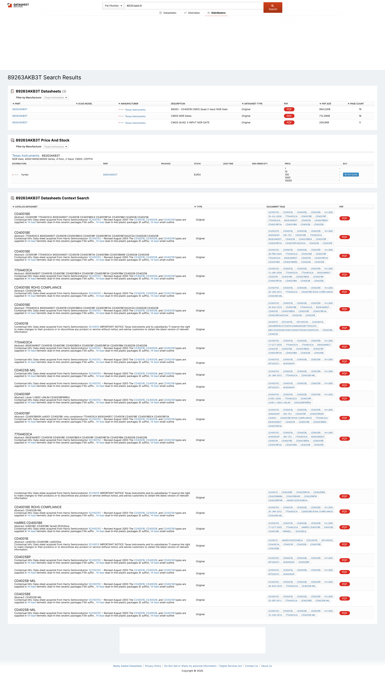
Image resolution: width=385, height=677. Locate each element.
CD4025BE (306, 600)
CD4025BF (287, 492)
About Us (266, 665)
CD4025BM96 (275, 496)
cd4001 (272, 418)
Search (273, 9)
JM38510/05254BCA (296, 500)
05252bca (301, 531)
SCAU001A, (318, 322)
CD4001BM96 (290, 262)
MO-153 (287, 235)
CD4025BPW (310, 496)
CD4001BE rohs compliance (317, 292)
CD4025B (169, 219)
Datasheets (169, 12)
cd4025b (301, 544)
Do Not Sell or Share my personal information (190, 665)
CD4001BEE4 (321, 220)
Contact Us (251, 665)
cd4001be (306, 254)
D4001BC (329, 527)
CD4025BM (319, 492)
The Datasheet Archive (18, 5)
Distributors (218, 12)
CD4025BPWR (275, 500)
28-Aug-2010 (275, 307)
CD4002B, (152, 219)
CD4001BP (305, 398)
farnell (287, 531)
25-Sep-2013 (274, 600)
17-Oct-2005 (275, 344)
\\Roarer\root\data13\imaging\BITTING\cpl (292, 326)
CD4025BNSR (293, 496)
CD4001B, (139, 219)
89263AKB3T (110, 174)
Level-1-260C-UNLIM (279, 402)
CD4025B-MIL (275, 296)
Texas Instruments (135, 109)
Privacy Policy (153, 665)
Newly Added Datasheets (127, 665)
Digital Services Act (231, 665)
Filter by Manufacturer (29, 97)
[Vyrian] (16, 174)
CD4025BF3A (303, 492)
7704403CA (291, 216)
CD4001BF (321, 216)
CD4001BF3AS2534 (295, 243)
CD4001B (306, 220)
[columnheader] (42, 103)
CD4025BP (303, 562)
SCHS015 (94, 326)
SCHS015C (95, 219)
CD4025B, (327, 330)
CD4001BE (306, 216)
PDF (289, 109)
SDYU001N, (327, 540)
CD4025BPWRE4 (302, 402)
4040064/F (274, 235)
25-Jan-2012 (275, 292)
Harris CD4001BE (311, 527)
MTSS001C (273, 363)
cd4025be (273, 548)
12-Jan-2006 (275, 272)
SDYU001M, (302, 322)
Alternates (193, 12)
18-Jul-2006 (275, 216)
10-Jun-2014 (275, 615)
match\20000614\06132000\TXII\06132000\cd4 (293, 330)
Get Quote (352, 174)
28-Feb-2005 (275, 254)
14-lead (31, 222)
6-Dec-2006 (274, 398)
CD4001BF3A (275, 224)
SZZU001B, (287, 322)
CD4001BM (291, 224)
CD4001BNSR (317, 413)
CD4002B (305, 224)
